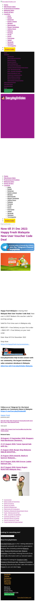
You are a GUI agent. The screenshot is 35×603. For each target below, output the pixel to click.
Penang (10, 33)
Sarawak (10, 42)
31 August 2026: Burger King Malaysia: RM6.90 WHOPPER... (16, 451)
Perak (9, 34)
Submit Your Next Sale (11, 592)
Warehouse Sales (10, 7)
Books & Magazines (12, 64)
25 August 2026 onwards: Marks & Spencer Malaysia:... (14, 457)
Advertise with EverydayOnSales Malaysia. (17, 366)
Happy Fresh (5, 415)
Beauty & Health (11, 62)
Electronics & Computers (14, 65)
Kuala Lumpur (12, 21)
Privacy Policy (8, 591)
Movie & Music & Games (13, 77)
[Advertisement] (17, 119)
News (5, 88)
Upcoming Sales (8, 86)
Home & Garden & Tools (13, 73)
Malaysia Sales (9, 10)
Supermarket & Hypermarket (15, 80)
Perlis (9, 36)
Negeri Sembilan (13, 27)
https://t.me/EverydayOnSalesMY (13, 411)
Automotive (10, 56)
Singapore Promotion (26, 562)
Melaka (10, 23)
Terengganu (11, 46)
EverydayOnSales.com (7, 544)
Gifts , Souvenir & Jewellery (14, 71)
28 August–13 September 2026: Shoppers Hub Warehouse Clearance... (17, 439)
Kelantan (10, 20)
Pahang (10, 31)
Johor (9, 16)
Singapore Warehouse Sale (9, 562)
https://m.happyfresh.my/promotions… (15, 344)
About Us (7, 587)
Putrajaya (10, 38)
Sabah (9, 40)
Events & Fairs (9, 12)
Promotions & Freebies (12, 8)
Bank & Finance (11, 60)
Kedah (9, 18)
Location (7, 14)
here (19, 567)
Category (6, 54)
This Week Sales (8, 84)
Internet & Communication (14, 75)
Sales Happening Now (10, 82)
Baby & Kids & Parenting (14, 58)
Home (6, 5)
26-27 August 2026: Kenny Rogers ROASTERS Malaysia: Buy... (14, 468)
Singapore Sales (22, 560)
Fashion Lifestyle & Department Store (17, 67)
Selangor (10, 44)
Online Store (11, 29)
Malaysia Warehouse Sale (13, 551)
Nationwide (11, 25)
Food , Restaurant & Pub (13, 69)
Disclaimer (7, 589)
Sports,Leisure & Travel (13, 78)
